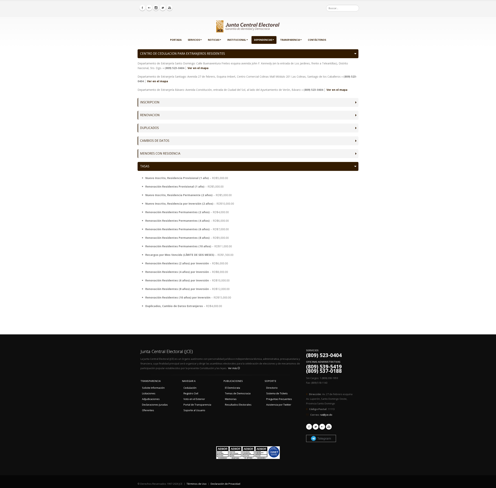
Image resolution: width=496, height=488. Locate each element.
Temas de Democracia (238, 393)
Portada (176, 40)
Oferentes (148, 410)
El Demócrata (232, 387)
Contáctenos (317, 40)
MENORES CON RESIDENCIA (160, 153)
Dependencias (263, 40)
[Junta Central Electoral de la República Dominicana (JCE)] (248, 25)
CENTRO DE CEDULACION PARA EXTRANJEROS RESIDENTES (182, 54)
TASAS (144, 166)
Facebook (309, 427)
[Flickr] (149, 8)
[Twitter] (163, 8)
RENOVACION (150, 115)
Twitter (316, 427)
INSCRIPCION (149, 102)
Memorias (231, 399)
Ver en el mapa (198, 68)
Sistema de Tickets (277, 393)
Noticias (213, 40)
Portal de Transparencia (197, 404)
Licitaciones (148, 393)
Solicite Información (153, 387)
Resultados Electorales (238, 404)
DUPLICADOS (149, 128)
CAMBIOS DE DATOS (154, 141)
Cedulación (189, 387)
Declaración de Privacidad (225, 483)
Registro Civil (190, 393)
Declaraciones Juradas (155, 404)
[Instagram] (156, 8)
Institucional (236, 40)
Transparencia (290, 40)
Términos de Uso (197, 483)
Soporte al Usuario (194, 410)
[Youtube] (169, 8)
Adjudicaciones (151, 399)
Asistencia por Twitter (278, 404)
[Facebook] (142, 8)
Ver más (233, 368)
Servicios (194, 40)
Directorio (272, 387)
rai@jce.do (326, 414)
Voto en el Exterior (194, 399)
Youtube (329, 427)
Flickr (322, 427)
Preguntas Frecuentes (279, 399)
